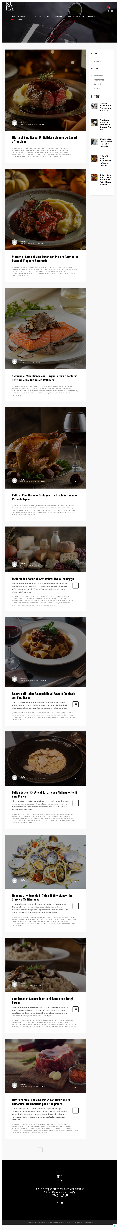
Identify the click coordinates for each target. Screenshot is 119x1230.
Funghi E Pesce (37, 388)
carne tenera (50, 148)
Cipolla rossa (51, 1124)
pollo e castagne (62, 510)
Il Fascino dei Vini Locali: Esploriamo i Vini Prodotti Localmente (106, 142)
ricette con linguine (28, 923)
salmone (24, 393)
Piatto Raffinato (17, 391)
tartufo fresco (16, 822)
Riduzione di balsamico (41, 1131)
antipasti (51, 596)
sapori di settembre (64, 603)
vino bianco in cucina (68, 923)
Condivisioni (99, 80)
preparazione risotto (57, 818)
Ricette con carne (56, 1128)
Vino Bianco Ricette (17, 395)
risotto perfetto (60, 820)
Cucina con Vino (41, 150)
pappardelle (15, 715)
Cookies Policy (88, 1222)
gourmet (48, 601)
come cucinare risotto (57, 814)
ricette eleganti (72, 391)
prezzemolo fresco (55, 715)
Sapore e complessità (72, 1131)
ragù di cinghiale (67, 715)
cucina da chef (68, 814)
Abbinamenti (99, 75)
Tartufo (60, 393)
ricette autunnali (67, 601)
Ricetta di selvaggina (40, 273)
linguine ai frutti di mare (32, 919)
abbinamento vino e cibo (21, 386)
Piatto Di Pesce (67, 388)
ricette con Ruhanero (39, 512)
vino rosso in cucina (55, 156)
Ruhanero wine (70, 820)
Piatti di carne (43, 271)
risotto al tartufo (39, 820)
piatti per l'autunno (44, 508)
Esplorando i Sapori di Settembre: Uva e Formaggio (43, 578)
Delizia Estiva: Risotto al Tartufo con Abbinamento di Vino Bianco (44, 794)
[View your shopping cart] (109, 8)
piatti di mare (16, 921)
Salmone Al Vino (32, 393)
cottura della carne (18, 150)
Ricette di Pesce (39, 923)
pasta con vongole (60, 919)
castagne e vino (18, 506)
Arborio (47, 814)
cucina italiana (51, 150)
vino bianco (67, 393)
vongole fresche (16, 925)
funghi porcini (46, 388)
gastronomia (16, 271)
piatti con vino (33, 508)
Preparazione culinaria (43, 1128)
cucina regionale (17, 1022)
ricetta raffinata (55, 154)
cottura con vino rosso (43, 506)
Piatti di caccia (33, 271)
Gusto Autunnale (57, 388)
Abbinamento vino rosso (21, 148)
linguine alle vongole (47, 919)
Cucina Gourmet (49, 269)
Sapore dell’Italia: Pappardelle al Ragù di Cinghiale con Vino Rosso (43, 695)
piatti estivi (37, 818)
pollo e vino (71, 510)
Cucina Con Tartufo (44, 386)
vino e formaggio (50, 605)
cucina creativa (35, 1020)
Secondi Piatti (73, 273)
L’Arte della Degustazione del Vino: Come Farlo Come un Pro (106, 106)
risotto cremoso (50, 820)
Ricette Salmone (16, 393)
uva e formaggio (39, 605)
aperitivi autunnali (29, 598)
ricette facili (25, 603)
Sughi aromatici (35, 1133)
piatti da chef (29, 818)
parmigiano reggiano (26, 715)
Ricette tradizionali (27, 1131)
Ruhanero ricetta (68, 512)
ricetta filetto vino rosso (42, 154)
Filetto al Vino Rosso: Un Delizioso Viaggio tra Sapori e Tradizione (44, 139)
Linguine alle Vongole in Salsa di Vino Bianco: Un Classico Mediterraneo (42, 897)
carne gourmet (41, 148)
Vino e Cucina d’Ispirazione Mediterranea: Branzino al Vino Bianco (105, 124)
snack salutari (16, 605)
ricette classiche (16, 923)
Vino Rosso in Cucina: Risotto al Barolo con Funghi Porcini (43, 1000)
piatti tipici (15, 1027)
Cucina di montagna (37, 269)
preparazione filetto (18, 154)
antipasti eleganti (17, 598)
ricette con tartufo (17, 820)
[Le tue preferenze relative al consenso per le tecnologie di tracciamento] (115, 1226)
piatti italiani (45, 715)
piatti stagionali (56, 508)
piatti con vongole (72, 919)
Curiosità (45, 565)
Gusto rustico (24, 271)
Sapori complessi (25, 1133)
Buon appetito (42, 1124)
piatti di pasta (24, 921)
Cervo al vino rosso (45, 267)
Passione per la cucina (18, 1128)
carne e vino (32, 148)
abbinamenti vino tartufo (21, 814)
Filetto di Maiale (67, 1126)
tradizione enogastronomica (52, 1027)
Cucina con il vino (17, 1126)
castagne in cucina (29, 506)
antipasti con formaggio (62, 596)
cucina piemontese (68, 1020)
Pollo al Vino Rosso (37, 510)
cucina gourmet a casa (39, 816)
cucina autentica (35, 713)
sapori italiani (44, 156)
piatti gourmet (63, 1024)
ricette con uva (16, 603)
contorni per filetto (61, 148)
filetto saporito (40, 152)
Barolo (16, 1020)
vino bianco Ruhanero (28, 822)
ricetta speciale (66, 154)
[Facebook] (108, 11)
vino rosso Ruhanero (18, 719)
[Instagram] (112, 11)
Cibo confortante (66, 267)
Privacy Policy (77, 1222)
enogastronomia (41, 1022)
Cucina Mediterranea (18, 601)
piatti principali (30, 1128)
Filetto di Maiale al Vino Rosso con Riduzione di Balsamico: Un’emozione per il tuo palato (41, 1102)
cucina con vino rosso (57, 506)
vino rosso (25, 275)
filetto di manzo (29, 152)
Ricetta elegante (52, 273)
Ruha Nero (23, 122)
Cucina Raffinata (27, 388)
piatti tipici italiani (51, 921)
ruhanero (25, 156)
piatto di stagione (53, 271)
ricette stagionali (35, 603)
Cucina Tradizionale (63, 150)
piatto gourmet (63, 152)
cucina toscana (56, 713)
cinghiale (27, 713)
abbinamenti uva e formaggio (39, 596)
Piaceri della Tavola (32, 1024)
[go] (109, 61)
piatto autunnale (67, 508)
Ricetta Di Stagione (39, 391)
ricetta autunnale (17, 273)
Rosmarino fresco (53, 1131)
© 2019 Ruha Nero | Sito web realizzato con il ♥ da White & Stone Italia (49, 1222)
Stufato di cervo (16, 275)
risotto (31, 1027)
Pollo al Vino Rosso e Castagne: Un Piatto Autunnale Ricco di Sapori (44, 497)
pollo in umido (16, 512)
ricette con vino (62, 391)
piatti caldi (24, 508)
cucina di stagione (56, 386)
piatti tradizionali (63, 921)
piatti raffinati (45, 818)
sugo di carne (52, 717)
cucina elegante (17, 816)
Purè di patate (63, 271)
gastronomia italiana (18, 1024)
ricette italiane (16, 156)
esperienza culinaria (63, 816)
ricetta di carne (29, 154)
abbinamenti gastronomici (22, 596)
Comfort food (16, 269)
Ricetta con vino (28, 273)
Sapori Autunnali (63, 273)
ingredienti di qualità (51, 152)
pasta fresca (36, 715)
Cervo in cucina (56, 267)
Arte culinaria (33, 1124)
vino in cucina (66, 1027)
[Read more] (75, 588)
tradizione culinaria (27, 605)
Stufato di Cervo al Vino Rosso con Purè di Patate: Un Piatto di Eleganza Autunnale (45, 258)
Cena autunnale (34, 267)
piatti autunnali (56, 601)
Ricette (44, 124)
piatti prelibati (72, 1024)
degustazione (29, 601)
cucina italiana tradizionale (65, 917)
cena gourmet (33, 386)
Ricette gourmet (16, 717)
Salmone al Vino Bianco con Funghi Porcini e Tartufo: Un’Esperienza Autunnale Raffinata (44, 378)
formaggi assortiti (39, 601)
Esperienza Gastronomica (54, 1126)
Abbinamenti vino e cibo (21, 1124)
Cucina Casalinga (30, 150)
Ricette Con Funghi (51, 391)
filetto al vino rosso (18, 152)
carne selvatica (18, 713)
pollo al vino (27, 510)
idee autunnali (16, 508)
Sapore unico (16, 1133)
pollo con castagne (50, 510)
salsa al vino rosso (33, 156)
